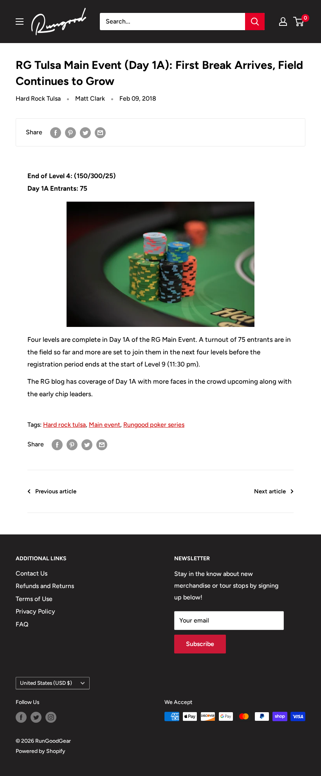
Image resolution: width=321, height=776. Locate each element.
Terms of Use (34, 599)
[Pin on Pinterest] (70, 132)
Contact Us (31, 573)
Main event (104, 424)
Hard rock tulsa (64, 424)
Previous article (55, 491)
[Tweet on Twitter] (85, 132)
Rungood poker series (153, 424)
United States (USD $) (46, 683)
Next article (270, 491)
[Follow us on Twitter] (36, 717)
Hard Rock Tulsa (38, 98)
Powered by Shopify (40, 751)
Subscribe (200, 644)
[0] (299, 21)
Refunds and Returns (45, 586)
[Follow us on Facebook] (21, 717)
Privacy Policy (35, 611)
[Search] (255, 21)
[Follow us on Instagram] (50, 717)
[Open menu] (19, 21)
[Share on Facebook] (55, 132)
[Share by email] (100, 132)
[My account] (283, 21)
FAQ (22, 624)
